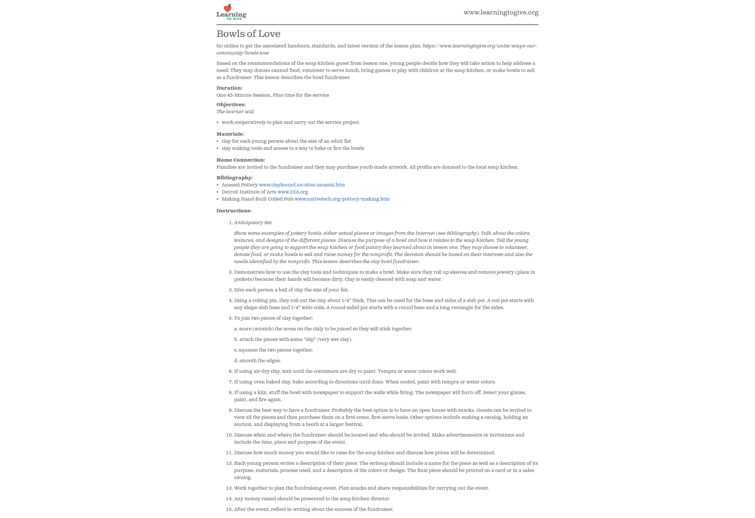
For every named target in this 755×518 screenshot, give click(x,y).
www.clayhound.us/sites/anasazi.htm (302, 185)
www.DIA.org (293, 192)
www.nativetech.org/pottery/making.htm (342, 199)
